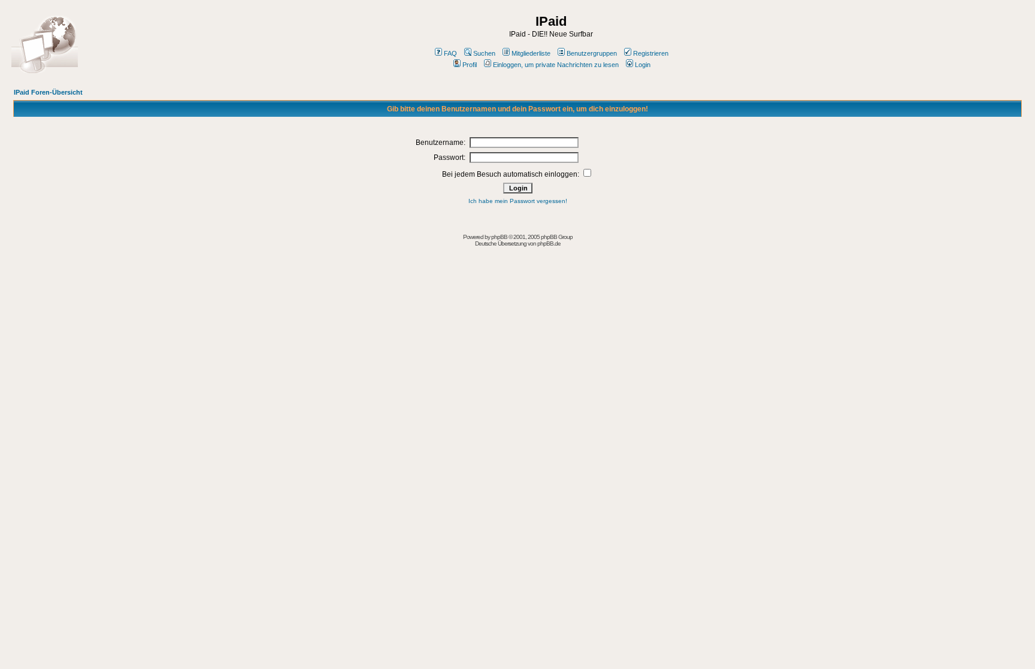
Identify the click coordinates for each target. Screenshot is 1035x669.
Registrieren (650, 53)
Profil (469, 64)
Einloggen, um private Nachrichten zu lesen (556, 64)
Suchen (484, 53)
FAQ (450, 53)
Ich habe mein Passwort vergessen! (517, 201)
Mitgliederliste (531, 53)
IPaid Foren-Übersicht (48, 92)
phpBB (499, 237)
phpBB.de (549, 243)
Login (642, 64)
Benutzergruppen (592, 53)
